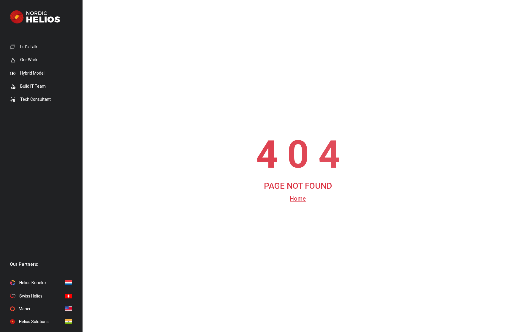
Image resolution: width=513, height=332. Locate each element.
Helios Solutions (34, 321)
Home (298, 198)
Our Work (28, 59)
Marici (24, 308)
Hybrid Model (32, 73)
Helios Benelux (33, 282)
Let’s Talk (28, 46)
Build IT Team (32, 86)
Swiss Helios (30, 296)
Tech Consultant (35, 99)
